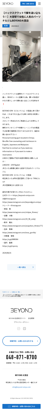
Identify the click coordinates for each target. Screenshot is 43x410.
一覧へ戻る (21, 267)
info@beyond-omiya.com (21, 387)
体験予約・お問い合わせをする (21, 341)
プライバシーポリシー (21, 322)
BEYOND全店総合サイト (17, 318)
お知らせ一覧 (16, 292)
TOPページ (5, 292)
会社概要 (31, 318)
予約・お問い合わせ (28, 4)
